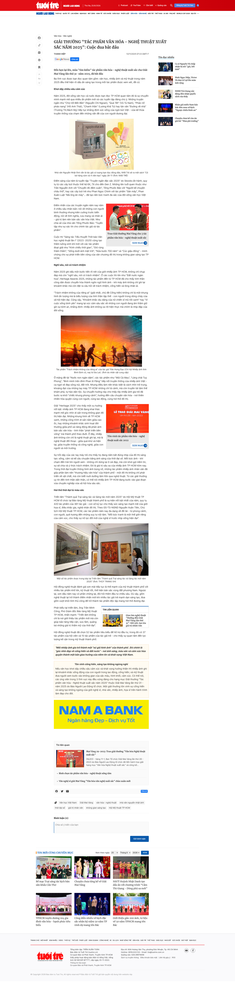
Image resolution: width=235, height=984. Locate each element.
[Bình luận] (39, 53)
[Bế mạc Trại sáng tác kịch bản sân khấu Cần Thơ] (54, 867)
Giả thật (184, 940)
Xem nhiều (53, 940)
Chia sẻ (75, 59)
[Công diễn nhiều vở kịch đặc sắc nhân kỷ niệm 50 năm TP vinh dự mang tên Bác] (92, 904)
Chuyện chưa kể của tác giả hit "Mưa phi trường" (187, 119)
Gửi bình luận (139, 839)
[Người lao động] (71, 5)
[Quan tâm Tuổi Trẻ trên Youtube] (186, 950)
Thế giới (75, 940)
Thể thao (158, 13)
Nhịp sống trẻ (125, 940)
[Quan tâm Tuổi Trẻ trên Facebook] (193, 950)
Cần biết (149, 5)
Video (60, 940)
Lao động (75, 13)
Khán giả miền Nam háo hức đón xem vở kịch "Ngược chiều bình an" (186, 107)
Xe (111, 940)
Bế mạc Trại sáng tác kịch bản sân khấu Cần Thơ (53, 883)
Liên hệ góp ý (164, 958)
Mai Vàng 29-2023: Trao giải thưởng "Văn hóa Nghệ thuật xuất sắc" (115, 753)
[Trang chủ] (45, 13)
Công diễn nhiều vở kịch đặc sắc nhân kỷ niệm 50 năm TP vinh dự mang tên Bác (90, 922)
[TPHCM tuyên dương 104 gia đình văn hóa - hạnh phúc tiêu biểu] (54, 904)
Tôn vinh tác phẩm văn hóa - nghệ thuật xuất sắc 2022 (126, 438)
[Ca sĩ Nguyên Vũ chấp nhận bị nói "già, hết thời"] (165, 67)
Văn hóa (136, 940)
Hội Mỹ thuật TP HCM (119, 807)
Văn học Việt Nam (68, 802)
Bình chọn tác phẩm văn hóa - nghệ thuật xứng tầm (85, 773)
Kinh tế (99, 13)
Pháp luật (125, 13)
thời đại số (60, 807)
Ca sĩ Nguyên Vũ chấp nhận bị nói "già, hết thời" (185, 67)
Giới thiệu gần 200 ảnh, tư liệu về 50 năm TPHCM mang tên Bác (130, 922)
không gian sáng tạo (96, 807)
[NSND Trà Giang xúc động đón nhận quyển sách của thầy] (165, 94)
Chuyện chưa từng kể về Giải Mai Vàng (90, 883)
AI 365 (165, 13)
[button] (39, 74)
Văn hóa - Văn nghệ (139, 13)
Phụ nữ (172, 13)
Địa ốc (193, 13)
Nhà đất (168, 940)
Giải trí (151, 13)
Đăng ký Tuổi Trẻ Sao (185, 5)
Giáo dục (116, 13)
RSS (173, 958)
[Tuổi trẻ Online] (50, 956)
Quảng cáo (162, 5)
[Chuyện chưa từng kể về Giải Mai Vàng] (92, 867)
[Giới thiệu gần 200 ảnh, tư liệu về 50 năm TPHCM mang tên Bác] (131, 904)
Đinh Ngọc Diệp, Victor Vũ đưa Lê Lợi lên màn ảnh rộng (186, 80)
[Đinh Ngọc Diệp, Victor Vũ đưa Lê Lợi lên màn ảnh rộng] (165, 80)
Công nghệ (104, 940)
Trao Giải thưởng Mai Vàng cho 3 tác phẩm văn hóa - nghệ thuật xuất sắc (127, 235)
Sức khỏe (107, 13)
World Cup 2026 (183, 13)
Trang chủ (34, 940)
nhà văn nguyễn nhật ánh (132, 802)
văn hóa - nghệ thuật (106, 802)
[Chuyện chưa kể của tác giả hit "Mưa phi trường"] (165, 121)
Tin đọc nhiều (166, 57)
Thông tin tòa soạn (78, 963)
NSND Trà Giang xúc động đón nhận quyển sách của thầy (185, 94)
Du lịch (116, 940)
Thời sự (58, 13)
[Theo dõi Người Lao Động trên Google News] (62, 59)
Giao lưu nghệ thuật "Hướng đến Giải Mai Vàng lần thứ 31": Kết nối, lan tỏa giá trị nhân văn (136, 620)
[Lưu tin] (39, 67)
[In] (39, 60)
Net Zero (91, 13)
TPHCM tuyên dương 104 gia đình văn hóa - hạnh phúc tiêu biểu (53, 922)
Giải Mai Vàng (86, 802)
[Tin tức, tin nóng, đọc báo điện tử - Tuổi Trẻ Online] (49, 5)
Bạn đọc (83, 13)
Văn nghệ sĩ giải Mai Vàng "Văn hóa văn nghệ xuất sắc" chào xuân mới (94, 781)
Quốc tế (66, 13)
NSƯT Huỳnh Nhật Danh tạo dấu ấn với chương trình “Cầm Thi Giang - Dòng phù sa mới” (130, 885)
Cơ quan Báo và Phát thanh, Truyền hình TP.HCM (90, 965)
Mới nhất (44, 940)
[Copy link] (39, 45)
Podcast (124, 5)
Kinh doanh (93, 940)
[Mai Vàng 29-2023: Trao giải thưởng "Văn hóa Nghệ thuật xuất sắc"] (70, 758)
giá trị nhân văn (75, 807)
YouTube (137, 5)
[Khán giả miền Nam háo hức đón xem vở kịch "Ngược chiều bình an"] (165, 107)
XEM (145, 853)
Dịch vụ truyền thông (130, 958)
